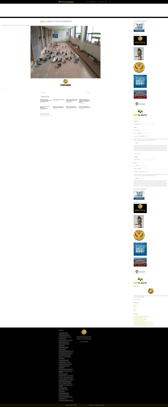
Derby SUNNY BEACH (67, 356)
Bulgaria (69, 336)
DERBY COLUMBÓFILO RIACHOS (64, 343)
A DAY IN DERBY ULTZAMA (58, 99)
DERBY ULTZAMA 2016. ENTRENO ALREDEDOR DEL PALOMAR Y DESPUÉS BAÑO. (84, 101)
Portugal (60, 383)
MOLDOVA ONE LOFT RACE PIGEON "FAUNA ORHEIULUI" (65, 371)
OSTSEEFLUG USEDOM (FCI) (63, 379)
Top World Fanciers (62, 398)
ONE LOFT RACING (70, 375)
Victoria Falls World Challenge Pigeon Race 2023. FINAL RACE (143, 322)
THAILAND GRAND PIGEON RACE (64, 393)
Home (134, 309)
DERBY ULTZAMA (43, 22)
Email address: (136, 136)
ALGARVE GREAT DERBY (63, 333)
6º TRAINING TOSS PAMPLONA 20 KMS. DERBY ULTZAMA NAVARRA (46, 100)
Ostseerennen (71, 379)
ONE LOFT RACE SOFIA (62, 375)
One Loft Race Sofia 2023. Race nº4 (139, 320)
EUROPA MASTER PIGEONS (63, 360)
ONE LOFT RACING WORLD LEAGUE (66, 377)
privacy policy (165, 150)
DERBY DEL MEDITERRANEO (63, 347)
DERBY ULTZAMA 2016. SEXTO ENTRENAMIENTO (71, 107)
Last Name (135, 133)
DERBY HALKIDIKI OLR (62, 349)
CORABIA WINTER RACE (62, 338)
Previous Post (43, 92)
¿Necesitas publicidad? (137, 118)
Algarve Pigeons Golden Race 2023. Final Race (141, 316)
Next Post (88, 92)
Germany (68, 362)
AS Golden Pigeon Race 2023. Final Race (140, 319)
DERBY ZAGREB (61, 358)
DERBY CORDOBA (61, 345)
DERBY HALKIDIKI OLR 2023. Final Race (140, 317)
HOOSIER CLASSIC (61, 367)
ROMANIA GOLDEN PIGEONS (67, 383)
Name (134, 130)
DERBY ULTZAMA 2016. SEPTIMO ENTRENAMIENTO (85, 107)
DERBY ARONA (69, 340)
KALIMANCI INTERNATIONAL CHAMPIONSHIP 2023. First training (144, 323)
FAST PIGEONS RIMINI (62, 362)
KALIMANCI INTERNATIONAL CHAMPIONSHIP (65, 369)
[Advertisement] (84, 10)
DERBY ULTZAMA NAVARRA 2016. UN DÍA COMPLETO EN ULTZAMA (72, 100)
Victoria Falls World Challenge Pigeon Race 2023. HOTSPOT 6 (143, 325)
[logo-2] (140, 104)
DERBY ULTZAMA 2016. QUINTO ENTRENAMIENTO (58, 107)
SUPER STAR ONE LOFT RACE (63, 389)
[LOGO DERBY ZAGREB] (139, 67)
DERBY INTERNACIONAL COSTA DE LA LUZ (66, 351)
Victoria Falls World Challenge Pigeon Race (66, 400)
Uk (66, 398)
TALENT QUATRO (61, 391)
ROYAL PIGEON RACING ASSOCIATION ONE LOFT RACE (65, 385)
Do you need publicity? (137, 299)
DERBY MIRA (61, 356)
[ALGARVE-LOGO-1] (140, 81)
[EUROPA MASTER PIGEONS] (140, 94)
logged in (45, 115)
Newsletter (135, 306)
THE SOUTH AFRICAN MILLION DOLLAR (65, 396)
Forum (135, 310)
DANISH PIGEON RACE (62, 340)
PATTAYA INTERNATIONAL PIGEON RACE (65, 381)
